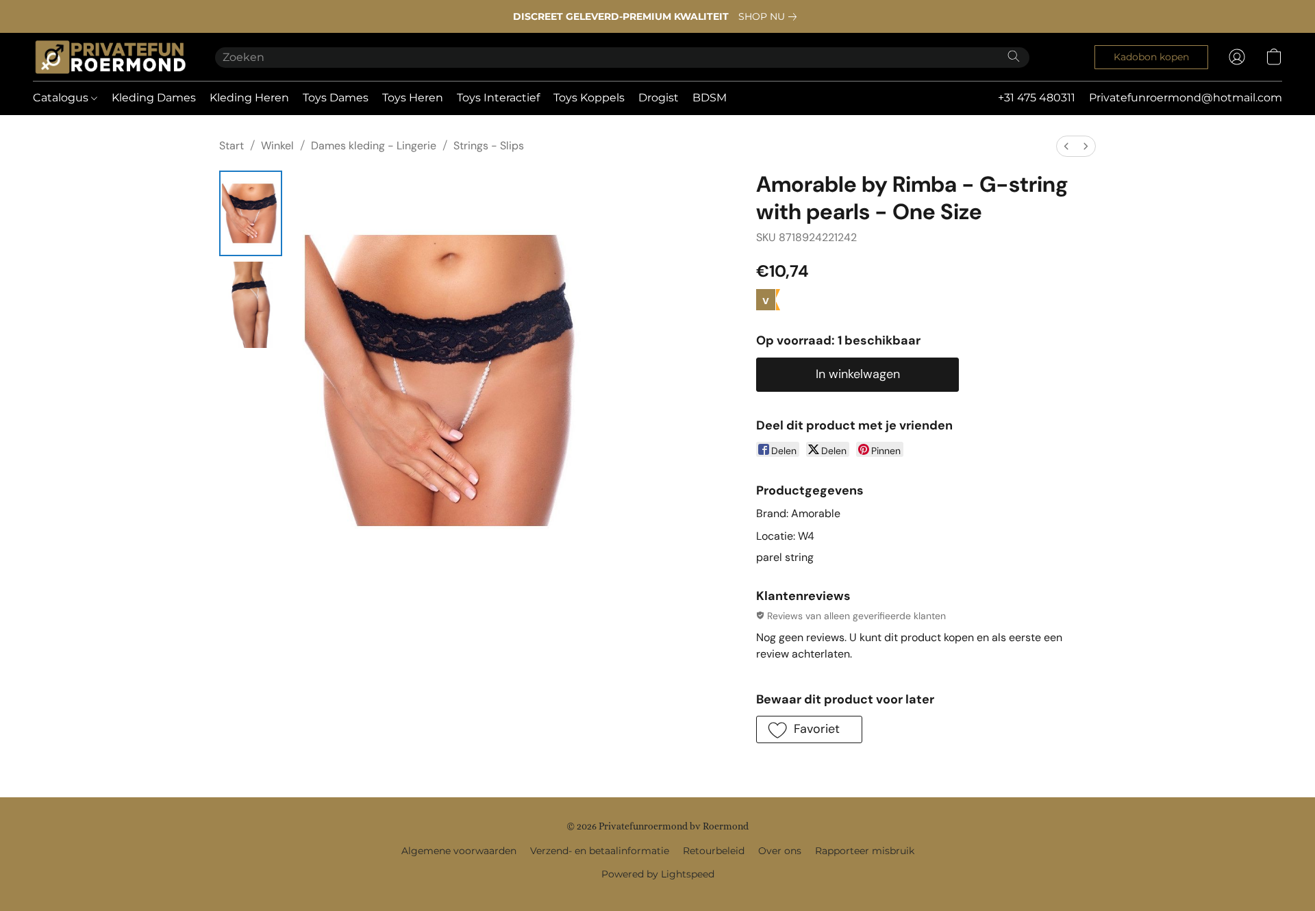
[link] (770, 16)
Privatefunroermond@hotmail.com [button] (1185, 97)
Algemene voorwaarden (458, 851)
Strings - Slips (488, 145)
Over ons (779, 851)
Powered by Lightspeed (657, 874)
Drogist (658, 97)
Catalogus (62, 97)
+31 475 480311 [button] (1036, 97)
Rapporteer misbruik (864, 851)
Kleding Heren (249, 97)
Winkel (277, 145)
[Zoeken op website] (1013, 56)
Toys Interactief (498, 97)
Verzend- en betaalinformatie (599, 851)
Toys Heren (412, 97)
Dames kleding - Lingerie (373, 145)
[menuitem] (1066, 146)
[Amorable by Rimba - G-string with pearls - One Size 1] (250, 304)
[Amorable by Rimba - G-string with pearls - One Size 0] (250, 213)
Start (231, 145)
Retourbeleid (713, 851)
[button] (110, 57)
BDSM (709, 97)
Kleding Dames (154, 97)
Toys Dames (335, 97)
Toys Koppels (589, 97)
